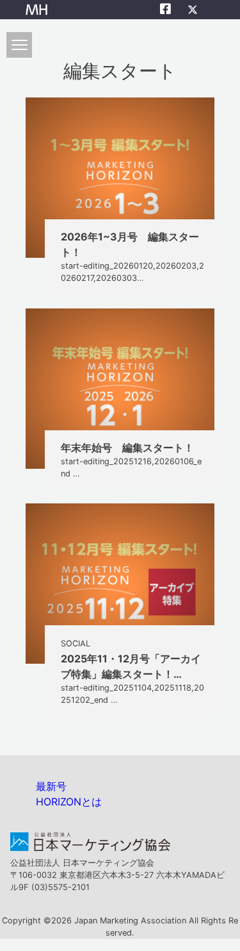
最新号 (51, 786)
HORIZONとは (69, 801)
